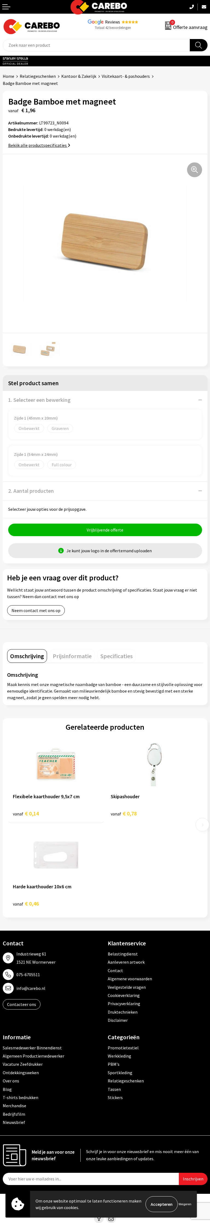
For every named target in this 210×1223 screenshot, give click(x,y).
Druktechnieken (123, 1012)
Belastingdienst (123, 954)
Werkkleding (119, 1056)
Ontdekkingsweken (21, 1072)
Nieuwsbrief (14, 1122)
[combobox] (96, 45)
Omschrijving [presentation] (27, 656)
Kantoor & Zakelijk (78, 76)
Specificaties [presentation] (116, 656)
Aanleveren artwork (126, 962)
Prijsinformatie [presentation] (72, 656)
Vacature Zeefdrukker (23, 1064)
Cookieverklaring (124, 995)
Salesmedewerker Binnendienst (32, 1047)
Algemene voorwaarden (130, 978)
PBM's (113, 1064)
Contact (115, 970)
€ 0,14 (26, 813)
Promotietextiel (123, 1047)
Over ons (11, 1081)
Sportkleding (120, 1072)
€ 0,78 (124, 813)
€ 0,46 (26, 903)
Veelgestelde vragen (127, 987)
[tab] (27, 656)
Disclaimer (118, 1020)
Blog (7, 1089)
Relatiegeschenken (38, 76)
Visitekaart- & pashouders (126, 76)
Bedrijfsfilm (14, 1114)
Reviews (112, 22)
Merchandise (14, 1105)
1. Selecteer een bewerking (39, 399)
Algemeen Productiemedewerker (33, 1056)
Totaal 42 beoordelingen (113, 27)
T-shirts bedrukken (20, 1097)
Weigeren (185, 1204)
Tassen (114, 1089)
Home (8, 76)
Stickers (115, 1097)
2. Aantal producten (31, 490)
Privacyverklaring (124, 1003)
